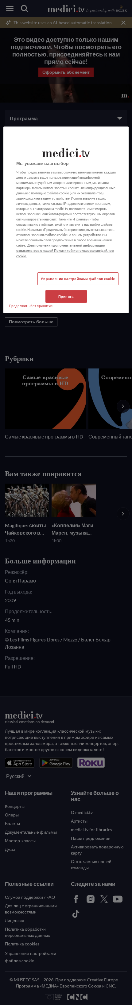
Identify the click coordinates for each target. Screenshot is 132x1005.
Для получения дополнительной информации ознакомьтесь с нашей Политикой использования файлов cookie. (65, 250)
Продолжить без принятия (31, 305)
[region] (66, 220)
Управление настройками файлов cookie (78, 278)
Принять (66, 296)
